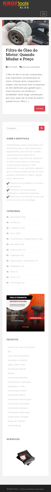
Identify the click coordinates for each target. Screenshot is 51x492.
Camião (13, 222)
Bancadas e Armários (17, 360)
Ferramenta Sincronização (19, 399)
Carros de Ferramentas (18, 355)
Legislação (15, 255)
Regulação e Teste (16, 386)
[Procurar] (41, 128)
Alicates (11, 373)
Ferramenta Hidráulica (18, 408)
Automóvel (15, 217)
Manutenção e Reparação (22, 260)
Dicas (12, 233)
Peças (13, 277)
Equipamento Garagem (18, 416)
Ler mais (39, 108)
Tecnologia (15, 282)
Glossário (14, 244)
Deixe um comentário (31, 67)
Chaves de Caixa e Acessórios (21, 347)
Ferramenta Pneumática (18, 403)
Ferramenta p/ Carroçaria (19, 382)
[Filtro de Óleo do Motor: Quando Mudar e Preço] (25, 32)
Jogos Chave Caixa (16, 364)
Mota (12, 271)
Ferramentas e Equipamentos (23, 238)
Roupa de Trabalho (16, 421)
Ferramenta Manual (17, 369)
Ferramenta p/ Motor (17, 390)
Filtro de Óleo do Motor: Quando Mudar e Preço (22, 54)
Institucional (15, 249)
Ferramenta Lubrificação (19, 412)
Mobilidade (15, 266)
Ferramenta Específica (18, 377)
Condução (15, 227)
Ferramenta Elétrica (16, 395)
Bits (9, 351)
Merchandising (14, 425)
